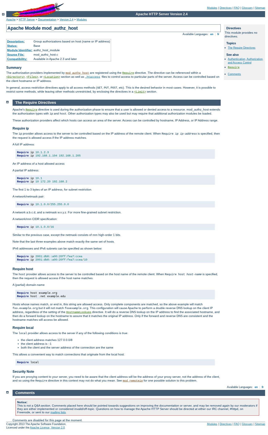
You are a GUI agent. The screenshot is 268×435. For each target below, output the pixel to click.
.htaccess (92, 77)
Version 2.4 (66, 19)
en (211, 34)
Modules (212, 7)
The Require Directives (241, 47)
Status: (12, 45)
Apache (10, 19)
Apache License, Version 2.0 (47, 427)
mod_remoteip (133, 380)
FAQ (237, 7)
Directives (226, 7)
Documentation (47, 19)
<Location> (51, 77)
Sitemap (260, 7)
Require (128, 73)
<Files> (32, 77)
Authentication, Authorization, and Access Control (245, 60)
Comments (234, 74)
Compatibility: (17, 59)
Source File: (15, 54)
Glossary (247, 7)
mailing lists (58, 412)
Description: (16, 41)
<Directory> (15, 77)
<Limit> (140, 91)
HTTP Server (27, 19)
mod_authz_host (77, 73)
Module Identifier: (19, 50)
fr (218, 34)
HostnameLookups (78, 312)
